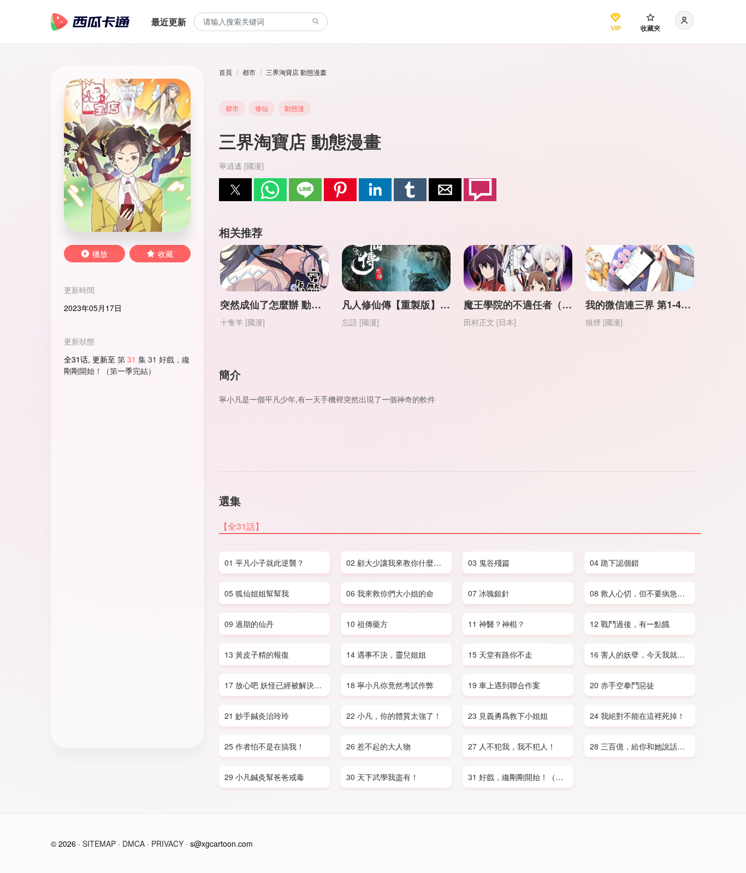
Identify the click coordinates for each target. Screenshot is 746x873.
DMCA (133, 843)
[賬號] (684, 20)
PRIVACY (167, 843)
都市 (249, 72)
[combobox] (261, 22)
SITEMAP (99, 843)
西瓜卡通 (90, 22)
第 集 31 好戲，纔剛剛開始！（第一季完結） (127, 365)
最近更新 (168, 21)
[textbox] (261, 22)
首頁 (225, 72)
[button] (235, 189)
